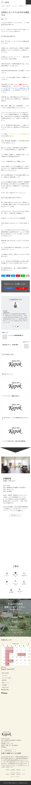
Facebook (9, 288)
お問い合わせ (8, 750)
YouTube (21, 288)
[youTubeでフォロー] (17, 326)
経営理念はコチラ (15, 515)
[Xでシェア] (3, 276)
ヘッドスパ (4, 9)
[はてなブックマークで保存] (13, 276)
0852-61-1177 (16, 630)
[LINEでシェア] (23, 276)
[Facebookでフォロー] (15, 326)
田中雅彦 (5, 18)
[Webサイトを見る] (13, 326)
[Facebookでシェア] (8, 276)
